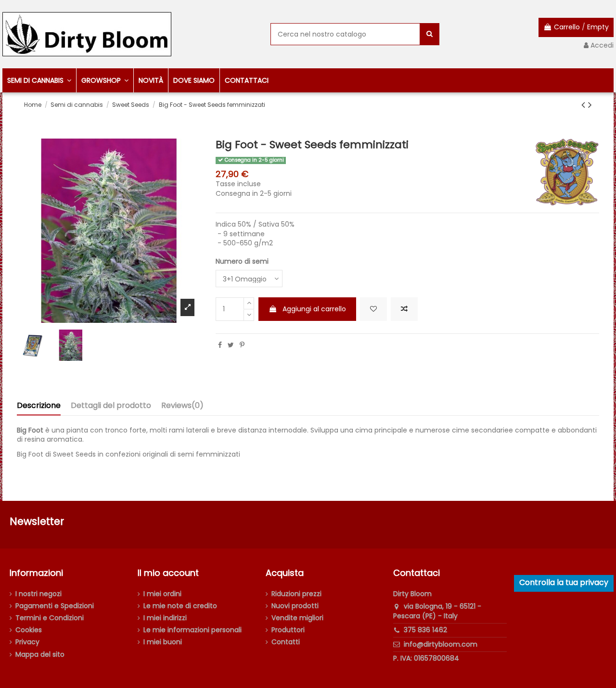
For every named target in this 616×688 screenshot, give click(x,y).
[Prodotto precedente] (584, 105)
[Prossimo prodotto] (590, 105)
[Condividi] (220, 345)
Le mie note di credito (180, 606)
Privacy (27, 642)
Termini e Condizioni (49, 618)
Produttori (288, 630)
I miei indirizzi (165, 618)
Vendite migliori (297, 618)
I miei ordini (162, 594)
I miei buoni (162, 642)
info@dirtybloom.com (440, 644)
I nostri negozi (38, 594)
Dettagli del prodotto (111, 406)
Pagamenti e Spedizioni (54, 606)
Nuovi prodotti (295, 606)
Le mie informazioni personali (192, 630)
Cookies (28, 630)
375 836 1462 (425, 630)
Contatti (285, 642)
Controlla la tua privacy (563, 582)
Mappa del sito (39, 654)
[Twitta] (231, 345)
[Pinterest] (242, 345)
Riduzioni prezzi (296, 594)
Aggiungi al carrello (314, 309)
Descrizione (39, 406)
